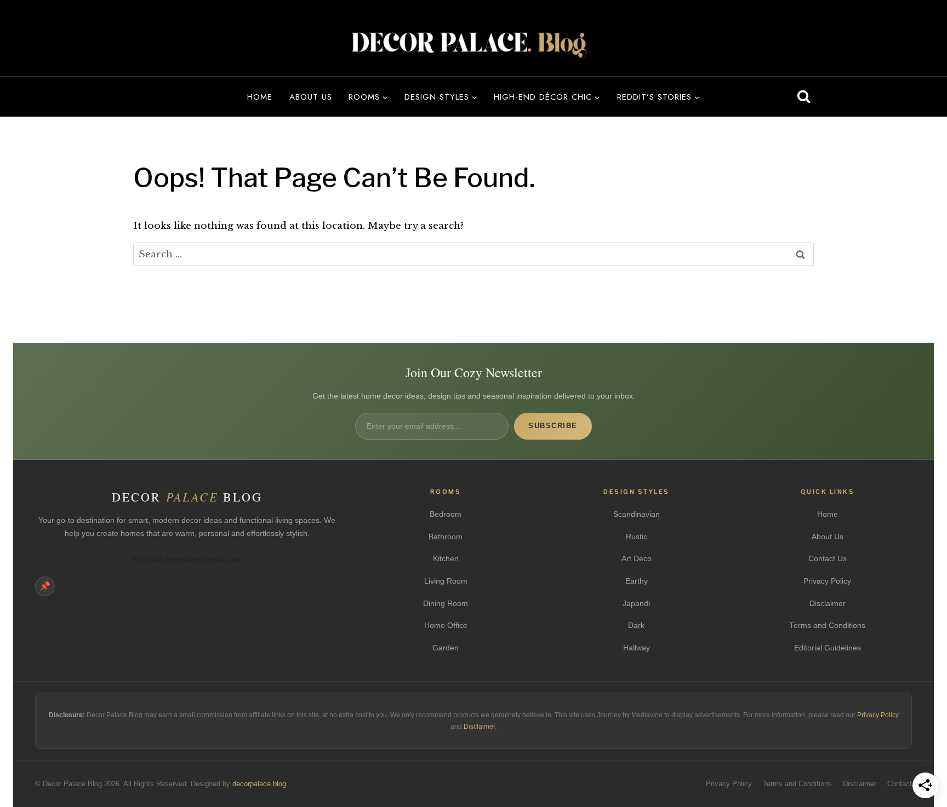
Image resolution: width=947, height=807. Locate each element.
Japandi (636, 604)
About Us (827, 537)
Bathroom (446, 537)
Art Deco (636, 559)
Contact (899, 784)
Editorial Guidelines (827, 648)
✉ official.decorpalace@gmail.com (187, 559)
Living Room (445, 581)
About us (310, 97)
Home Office (445, 625)
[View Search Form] (804, 97)
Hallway (636, 648)
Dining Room (445, 604)
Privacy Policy (827, 581)
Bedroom (445, 514)
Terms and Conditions (827, 625)
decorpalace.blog (259, 784)
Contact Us (827, 559)
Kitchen (446, 559)
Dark (636, 625)
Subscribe (553, 426)
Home (259, 97)
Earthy (636, 581)
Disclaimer (827, 604)
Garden (445, 648)
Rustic (636, 537)
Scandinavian (636, 514)
